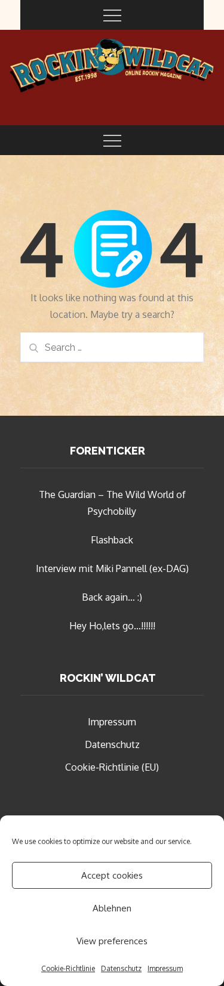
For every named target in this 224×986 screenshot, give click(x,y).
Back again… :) (112, 597)
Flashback (112, 540)
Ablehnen (112, 908)
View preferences (112, 941)
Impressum (165, 968)
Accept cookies (112, 875)
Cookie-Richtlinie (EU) (112, 767)
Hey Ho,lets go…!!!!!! (112, 626)
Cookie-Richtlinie (68, 968)
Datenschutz (121, 968)
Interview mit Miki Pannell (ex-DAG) (112, 568)
